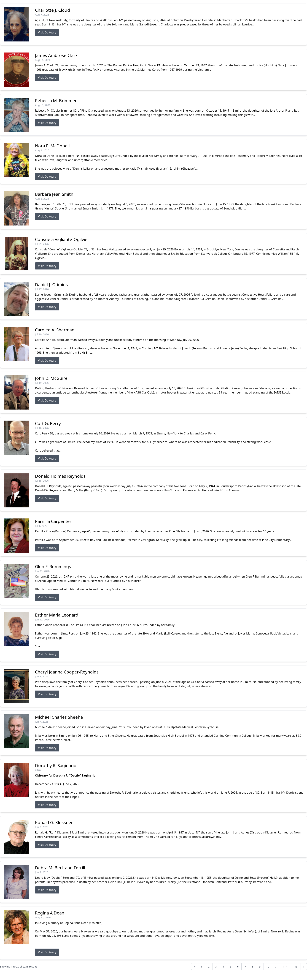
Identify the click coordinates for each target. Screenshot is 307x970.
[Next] (303, 966)
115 (295, 966)
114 (285, 966)
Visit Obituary (47, 32)
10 (267, 966)
